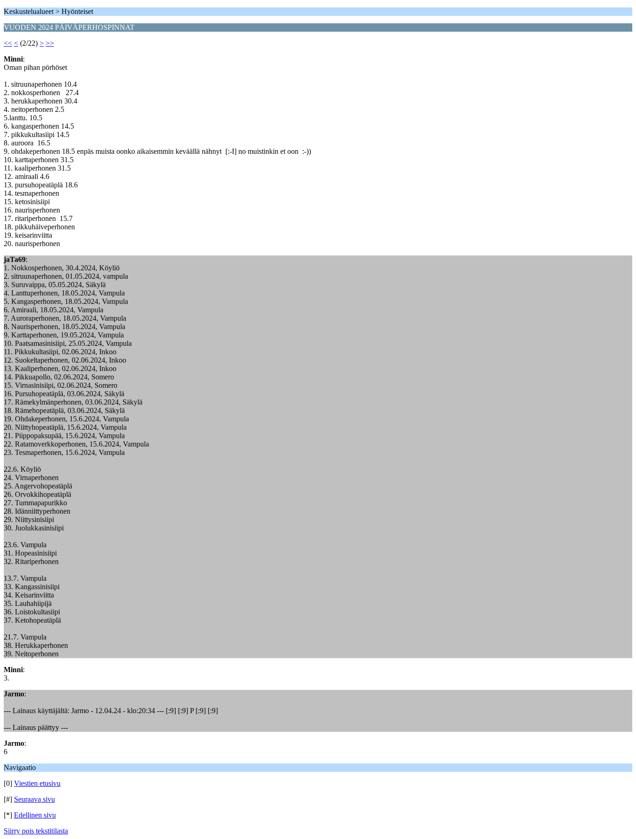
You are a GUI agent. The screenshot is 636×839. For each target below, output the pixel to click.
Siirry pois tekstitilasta (36, 831)
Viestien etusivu (37, 783)
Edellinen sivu (35, 815)
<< (8, 43)
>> (50, 43)
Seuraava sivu (34, 799)
